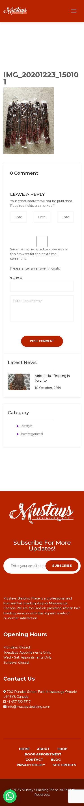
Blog (56, 759)
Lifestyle (26, 426)
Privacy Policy (31, 765)
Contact (34, 759)
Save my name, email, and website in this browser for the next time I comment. (39, 254)
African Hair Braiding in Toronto (52, 378)
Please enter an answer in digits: (35, 268)
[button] (10, 796)
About (43, 749)
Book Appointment (43, 754)
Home (24, 749)
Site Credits (64, 765)
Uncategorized (31, 434)
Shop (62, 749)
